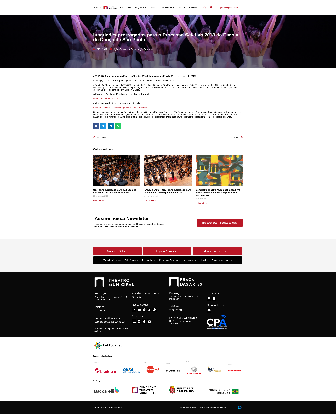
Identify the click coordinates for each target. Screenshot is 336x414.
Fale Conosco (131, 260)
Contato (181, 7)
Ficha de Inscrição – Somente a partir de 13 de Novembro (120, 108)
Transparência (148, 260)
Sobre (152, 7)
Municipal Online (116, 251)
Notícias (204, 260)
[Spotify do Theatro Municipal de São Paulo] (139, 321)
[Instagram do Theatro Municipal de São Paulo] (134, 310)
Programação (140, 7)
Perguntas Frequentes (169, 260)
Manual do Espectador (217, 251)
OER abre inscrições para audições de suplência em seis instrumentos (114, 191)
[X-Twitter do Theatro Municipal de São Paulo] (149, 310)
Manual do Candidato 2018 (106, 99)
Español (236, 8)
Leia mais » (98, 200)
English (220, 8)
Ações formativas (122, 49)
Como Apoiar (190, 260)
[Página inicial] (105, 8)
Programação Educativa (142, 49)
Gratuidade (193, 7)
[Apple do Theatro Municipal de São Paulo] (144, 321)
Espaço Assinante (166, 251)
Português (228, 8)
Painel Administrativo (222, 260)
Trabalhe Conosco (112, 260)
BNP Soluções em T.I (114, 408)
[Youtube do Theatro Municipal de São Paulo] (139, 310)
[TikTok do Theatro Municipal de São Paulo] (154, 310)
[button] (96, 126)
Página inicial (125, 7)
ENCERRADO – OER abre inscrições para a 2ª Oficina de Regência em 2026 (167, 191)
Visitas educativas (166, 7)
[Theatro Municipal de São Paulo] (114, 286)
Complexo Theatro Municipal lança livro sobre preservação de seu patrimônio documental (218, 193)
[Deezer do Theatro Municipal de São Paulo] (134, 321)
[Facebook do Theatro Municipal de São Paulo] (144, 310)
